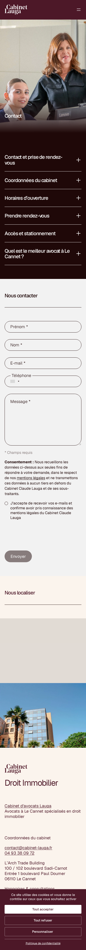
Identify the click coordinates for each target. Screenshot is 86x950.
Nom (16, 345)
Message (20, 402)
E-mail (17, 363)
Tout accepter (43, 909)
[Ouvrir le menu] (78, 9)
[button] (43, 159)
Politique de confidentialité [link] (43, 943)
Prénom (19, 327)
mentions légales (31, 477)
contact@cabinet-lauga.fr (28, 847)
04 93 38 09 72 (19, 853)
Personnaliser (42, 932)
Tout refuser (43, 920)
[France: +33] (13, 381)
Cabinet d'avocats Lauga (28, 805)
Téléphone (21, 376)
